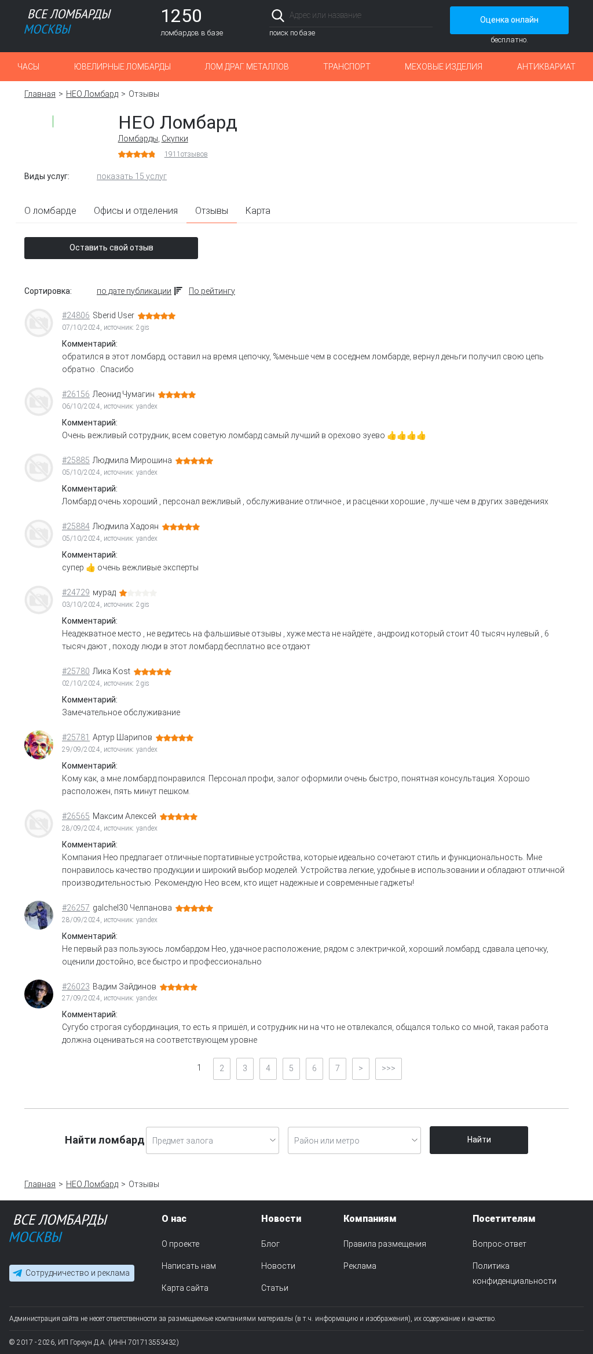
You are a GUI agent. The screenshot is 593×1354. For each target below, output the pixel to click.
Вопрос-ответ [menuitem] (499, 1244)
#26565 (76, 816)
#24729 (76, 592)
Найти (479, 1139)
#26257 (76, 907)
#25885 (76, 460)
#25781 (76, 737)
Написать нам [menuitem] (189, 1266)
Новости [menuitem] (278, 1266)
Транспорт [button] (347, 66)
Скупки (175, 138)
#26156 (76, 394)
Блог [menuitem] (270, 1244)
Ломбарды (138, 138)
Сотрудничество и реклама (77, 1273)
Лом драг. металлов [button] (247, 66)
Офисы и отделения (136, 210)
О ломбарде (50, 210)
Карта (258, 210)
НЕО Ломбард (92, 94)
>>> (389, 1068)
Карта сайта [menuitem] (185, 1288)
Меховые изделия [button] (443, 66)
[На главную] (58, 1230)
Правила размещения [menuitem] (384, 1244)
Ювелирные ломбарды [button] (122, 66)
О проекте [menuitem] (180, 1244)
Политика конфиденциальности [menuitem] (515, 1273)
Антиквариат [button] (546, 66)
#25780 (76, 671)
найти (417, 15)
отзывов (186, 154)
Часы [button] (28, 66)
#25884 (76, 526)
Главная (40, 94)
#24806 (76, 315)
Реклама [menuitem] (359, 1266)
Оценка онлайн (509, 19)
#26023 (76, 986)
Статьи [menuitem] (274, 1288)
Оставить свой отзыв (111, 247)
